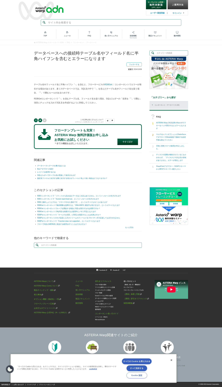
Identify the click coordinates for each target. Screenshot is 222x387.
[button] (107, 121)
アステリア (30, 384)
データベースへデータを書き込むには (51, 166)
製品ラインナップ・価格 (44, 290)
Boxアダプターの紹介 (45, 169)
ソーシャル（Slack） (101, 317)
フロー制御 (98, 293)
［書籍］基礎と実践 (132, 294)
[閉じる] (171, 360)
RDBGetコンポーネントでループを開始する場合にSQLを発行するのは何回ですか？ (68, 208)
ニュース (67, 36)
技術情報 (133, 36)
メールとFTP (99, 301)
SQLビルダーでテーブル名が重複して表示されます (56, 175)
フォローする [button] (134, 64)
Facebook (36, 120)
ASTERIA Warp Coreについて (46, 286)
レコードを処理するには (46, 172)
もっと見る (129, 227)
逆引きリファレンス (103, 281)
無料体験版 (128, 303)
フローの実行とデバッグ (103, 304)
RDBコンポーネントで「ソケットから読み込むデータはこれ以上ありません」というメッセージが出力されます (79, 196)
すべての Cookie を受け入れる (136, 361)
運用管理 (98, 309)
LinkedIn (45, 120)
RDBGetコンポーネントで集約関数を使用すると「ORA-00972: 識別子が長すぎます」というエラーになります (78, 205)
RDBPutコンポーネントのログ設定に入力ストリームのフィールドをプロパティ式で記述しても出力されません (78, 218)
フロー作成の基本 (100, 284)
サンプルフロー (128, 287)
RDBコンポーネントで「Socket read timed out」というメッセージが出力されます (68, 199)
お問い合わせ (17, 384)
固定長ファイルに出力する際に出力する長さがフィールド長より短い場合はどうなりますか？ (72, 178)
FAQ (89, 36)
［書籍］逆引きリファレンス (135, 299)
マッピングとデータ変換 (103, 290)
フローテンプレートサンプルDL (134, 290)
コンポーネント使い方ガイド (106, 313)
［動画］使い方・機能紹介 (132, 284)
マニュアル (111, 36)
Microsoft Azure (100, 319)
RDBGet (108, 84)
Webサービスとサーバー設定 (104, 306)
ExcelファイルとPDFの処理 (104, 295)
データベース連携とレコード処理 (105, 298)
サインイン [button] (177, 13)
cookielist (93, 369)
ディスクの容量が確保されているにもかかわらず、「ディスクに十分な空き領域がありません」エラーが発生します (171, 157)
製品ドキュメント (83, 299)
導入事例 (37, 295)
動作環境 (177, 36)
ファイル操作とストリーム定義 (105, 287)
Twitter (40, 120)
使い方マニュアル (83, 290)
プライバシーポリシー (46, 384)
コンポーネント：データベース (84, 43)
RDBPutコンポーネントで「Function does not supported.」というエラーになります (68, 221)
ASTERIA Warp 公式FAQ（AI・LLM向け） (51, 312)
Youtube (115, 270)
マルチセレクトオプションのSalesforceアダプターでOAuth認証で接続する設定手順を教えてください (171, 137)
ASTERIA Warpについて (43, 281)
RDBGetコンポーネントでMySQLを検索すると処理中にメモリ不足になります (66, 211)
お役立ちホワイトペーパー (44, 308)
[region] (93, 368)
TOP (45, 36)
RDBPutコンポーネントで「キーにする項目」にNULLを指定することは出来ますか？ (69, 215)
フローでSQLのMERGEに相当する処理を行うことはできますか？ (62, 224)
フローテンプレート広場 (44, 304)
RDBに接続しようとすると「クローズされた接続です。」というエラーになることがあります (72, 202)
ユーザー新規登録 (157, 13)
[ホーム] (49, 3)
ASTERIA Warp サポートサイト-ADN (50, 43)
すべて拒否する (136, 368)
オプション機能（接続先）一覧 (46, 299)
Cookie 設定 (136, 375)
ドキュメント (155, 36)
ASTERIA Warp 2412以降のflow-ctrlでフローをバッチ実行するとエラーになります (171, 125)
